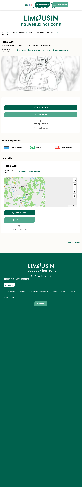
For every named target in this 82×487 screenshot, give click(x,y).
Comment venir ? (41, 304)
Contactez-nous (9, 297)
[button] (72, 4)
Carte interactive (9, 292)
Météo (55, 292)
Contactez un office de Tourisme (38, 292)
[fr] (30, 5)
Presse (73, 292)
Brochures (21, 292)
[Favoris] (77, 5)
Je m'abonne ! (9, 285)
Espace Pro (63, 292)
